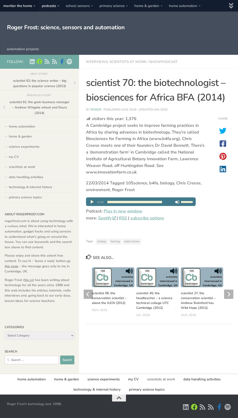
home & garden (146, 5)
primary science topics (25, 197)
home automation (183, 5)
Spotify (105, 218)
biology (101, 241)
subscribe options (147, 218)
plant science (131, 241)
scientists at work (22, 167)
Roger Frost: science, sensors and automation (66, 27)
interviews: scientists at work (116, 61)
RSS (123, 218)
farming (115, 241)
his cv (28, 280)
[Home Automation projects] (39, 61)
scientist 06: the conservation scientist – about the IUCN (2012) (109, 298)
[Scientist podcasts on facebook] (62, 61)
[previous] (88, 294)
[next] (228, 294)
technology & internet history (30, 187)
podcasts (49, 5)
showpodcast (163, 61)
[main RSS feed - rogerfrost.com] (54, 61)
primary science (112, 5)
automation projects (23, 49)
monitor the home (17, 5)
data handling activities (26, 177)
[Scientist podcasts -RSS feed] (47, 61)
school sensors (78, 5)
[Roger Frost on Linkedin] (32, 61)
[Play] (141, 204)
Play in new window (123, 211)
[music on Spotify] (69, 61)
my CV (14, 157)
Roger (96, 110)
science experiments (24, 146)
